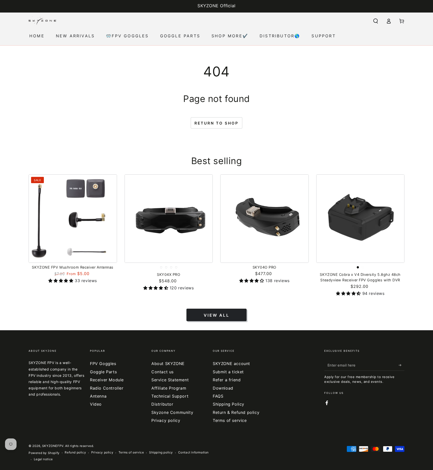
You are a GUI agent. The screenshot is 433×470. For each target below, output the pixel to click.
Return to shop (216, 123)
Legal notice (43, 459)
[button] (375, 21)
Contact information (193, 452)
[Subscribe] (401, 365)
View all (216, 315)
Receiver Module (107, 379)
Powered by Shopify (44, 453)
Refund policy (75, 452)
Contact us (162, 371)
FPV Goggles (103, 363)
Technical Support (169, 396)
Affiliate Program (168, 388)
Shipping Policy (228, 404)
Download (223, 388)
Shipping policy (161, 452)
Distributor (162, 404)
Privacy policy (165, 420)
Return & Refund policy (236, 412)
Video (96, 404)
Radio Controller (107, 388)
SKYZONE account (231, 363)
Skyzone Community (172, 412)
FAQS (218, 396)
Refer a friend (227, 379)
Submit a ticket (228, 371)
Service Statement (170, 379)
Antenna (98, 396)
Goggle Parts (103, 371)
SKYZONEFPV (52, 446)
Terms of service (230, 420)
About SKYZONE (168, 363)
